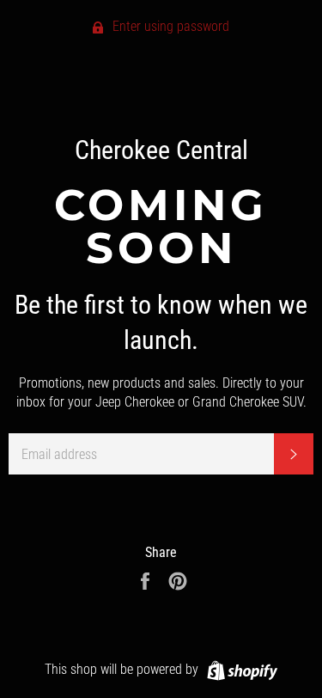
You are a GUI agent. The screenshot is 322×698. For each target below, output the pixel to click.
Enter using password (169, 26)
